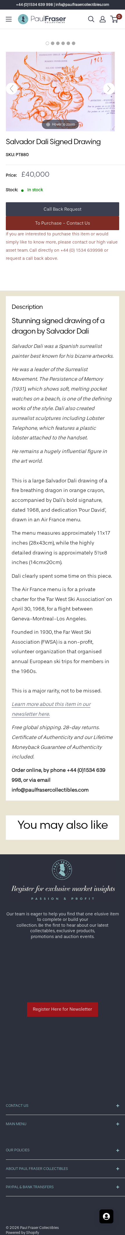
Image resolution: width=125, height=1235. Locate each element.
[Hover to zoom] (60, 91)
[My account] (103, 19)
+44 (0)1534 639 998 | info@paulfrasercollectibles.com (62, 4)
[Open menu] (9, 19)
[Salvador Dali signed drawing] (47, 43)
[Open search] (91, 19)
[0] (114, 19)
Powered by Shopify (22, 1232)
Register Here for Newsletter (62, 1009)
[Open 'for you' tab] (106, 1216)
